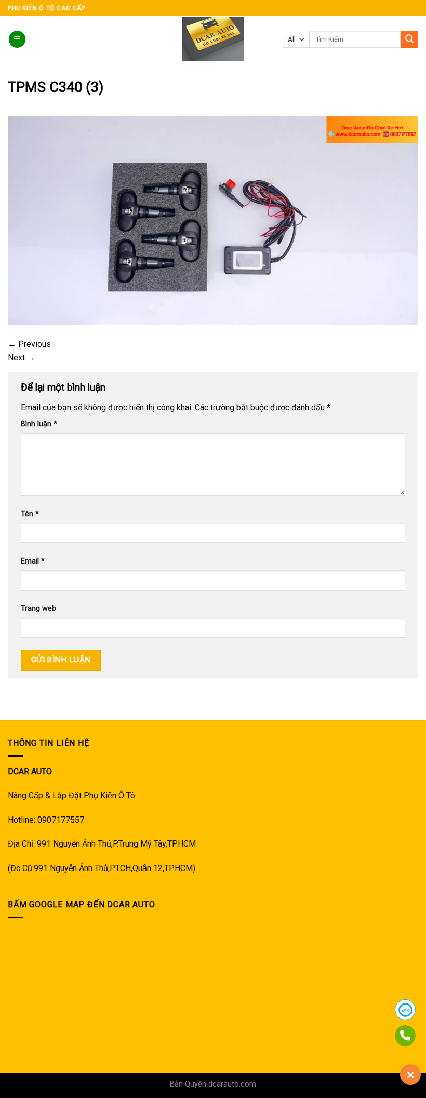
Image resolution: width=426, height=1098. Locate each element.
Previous (29, 344)
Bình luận (39, 424)
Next (21, 358)
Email (33, 561)
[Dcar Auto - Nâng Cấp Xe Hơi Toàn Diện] (213, 39)
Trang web (38, 608)
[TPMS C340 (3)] (213, 220)
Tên (30, 514)
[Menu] (17, 39)
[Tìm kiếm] (409, 39)
